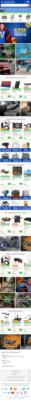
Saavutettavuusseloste (11, 398)
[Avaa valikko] (1, 2)
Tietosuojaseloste (25, 396)
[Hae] (29, 5)
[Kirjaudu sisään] (24, 1)
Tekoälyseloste (21, 398)
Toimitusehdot (17, 396)
